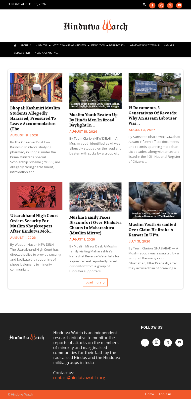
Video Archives (22, 52)
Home (149, 394)
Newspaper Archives (46, 52)
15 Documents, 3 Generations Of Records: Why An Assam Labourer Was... (153, 115)
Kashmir (169, 45)
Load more (93, 282)
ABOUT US (26, 45)
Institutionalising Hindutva (69, 45)
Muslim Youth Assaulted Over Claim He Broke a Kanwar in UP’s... (152, 230)
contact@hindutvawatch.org (79, 377)
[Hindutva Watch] (95, 26)
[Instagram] (161, 5)
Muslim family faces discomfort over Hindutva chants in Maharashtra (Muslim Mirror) (95, 225)
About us (165, 394)
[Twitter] (170, 5)
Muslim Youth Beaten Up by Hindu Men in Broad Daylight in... (93, 120)
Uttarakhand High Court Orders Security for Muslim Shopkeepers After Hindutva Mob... (34, 223)
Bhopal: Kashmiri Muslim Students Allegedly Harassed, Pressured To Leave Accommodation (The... (35, 118)
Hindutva (41, 45)
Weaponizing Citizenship (144, 45)
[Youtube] (179, 5)
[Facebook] (152, 5)
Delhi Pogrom (117, 45)
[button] (144, 4)
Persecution (98, 45)
